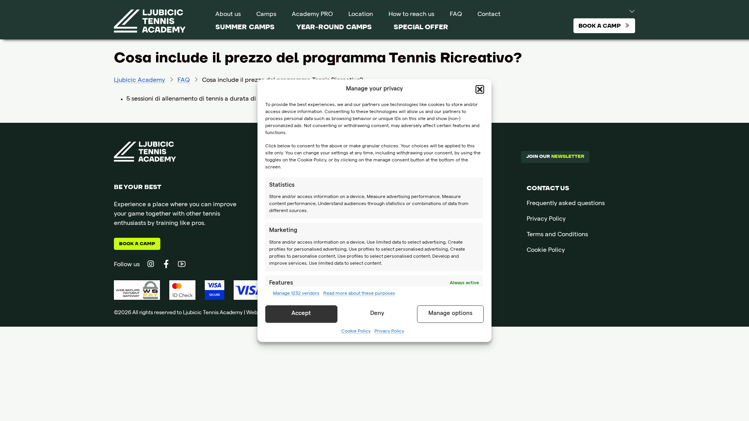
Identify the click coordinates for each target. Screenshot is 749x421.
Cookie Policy (356, 331)
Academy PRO (312, 15)
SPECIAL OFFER (421, 27)
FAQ (456, 15)
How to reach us (411, 15)
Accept (301, 314)
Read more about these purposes (359, 294)
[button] (480, 90)
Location (360, 15)
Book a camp (137, 244)
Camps (266, 15)
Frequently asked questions (566, 204)
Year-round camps (334, 27)
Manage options (450, 314)
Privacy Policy (389, 331)
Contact (489, 15)
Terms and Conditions (557, 235)
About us (228, 15)
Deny (377, 314)
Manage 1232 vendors (296, 294)
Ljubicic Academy (139, 81)
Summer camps (245, 27)
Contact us (548, 188)
